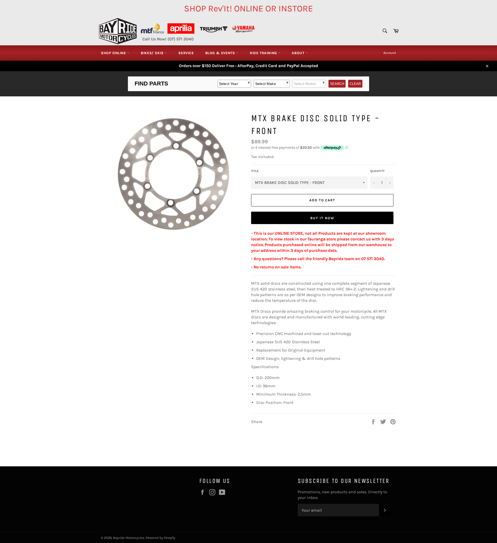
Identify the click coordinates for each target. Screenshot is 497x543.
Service (186, 53)
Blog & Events (220, 53)
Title (255, 171)
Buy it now (322, 218)
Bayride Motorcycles (128, 538)
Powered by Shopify (160, 538)
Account (389, 53)
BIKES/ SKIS (153, 53)
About (298, 53)
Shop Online (114, 53)
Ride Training (264, 53)
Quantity (377, 171)
